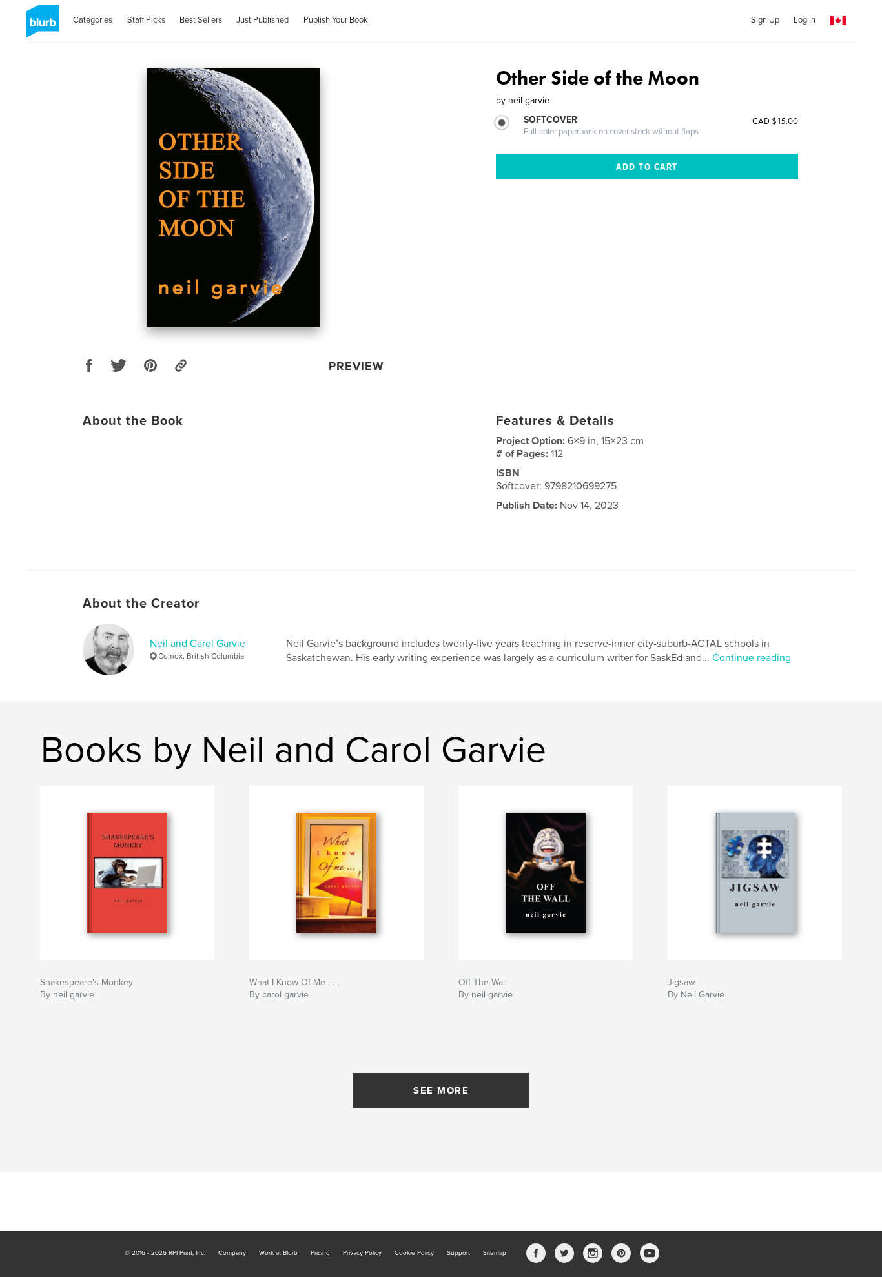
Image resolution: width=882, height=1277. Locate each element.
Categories (92, 20)
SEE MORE (441, 1090)
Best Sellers (200, 20)
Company (232, 1253)
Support (458, 1253)
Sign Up (765, 20)
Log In (804, 20)
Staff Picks (146, 20)
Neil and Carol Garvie (197, 643)
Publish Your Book (335, 20)
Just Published (262, 20)
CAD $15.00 (775, 121)
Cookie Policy (414, 1253)
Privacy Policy (362, 1253)
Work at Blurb (278, 1253)
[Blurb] (40, 26)
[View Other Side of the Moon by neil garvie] (233, 197)
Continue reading (751, 657)
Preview (356, 366)
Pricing (320, 1253)
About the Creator (141, 603)
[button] (838, 21)
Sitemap (494, 1253)
